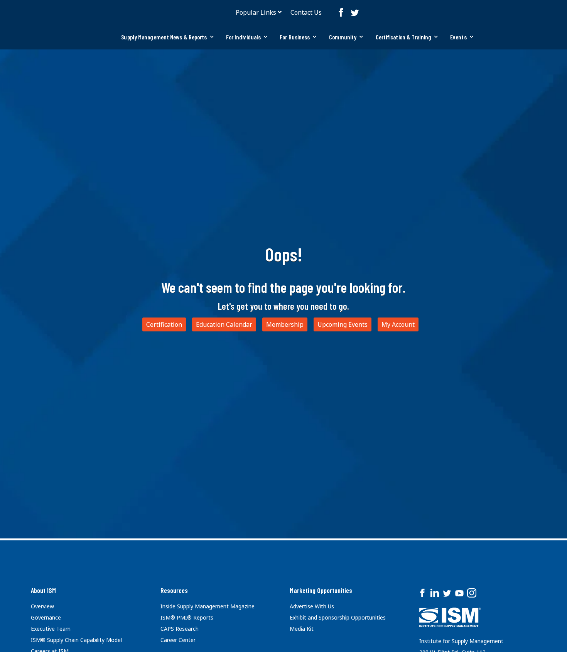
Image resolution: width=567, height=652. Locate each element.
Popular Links (256, 12)
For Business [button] (295, 37)
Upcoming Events (342, 324)
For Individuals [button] (243, 37)
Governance (46, 617)
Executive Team (51, 628)
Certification (164, 324)
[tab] (167, 37)
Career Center (178, 640)
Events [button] (458, 37)
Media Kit (302, 628)
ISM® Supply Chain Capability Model (76, 640)
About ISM (43, 590)
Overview (42, 606)
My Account (398, 324)
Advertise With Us (312, 606)
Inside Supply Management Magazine (207, 606)
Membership (285, 324)
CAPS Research (179, 628)
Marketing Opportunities (321, 590)
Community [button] (343, 37)
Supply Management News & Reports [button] (164, 37)
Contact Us (306, 12)
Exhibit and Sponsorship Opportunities (338, 617)
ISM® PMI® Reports (186, 617)
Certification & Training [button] (403, 37)
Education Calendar (224, 324)
